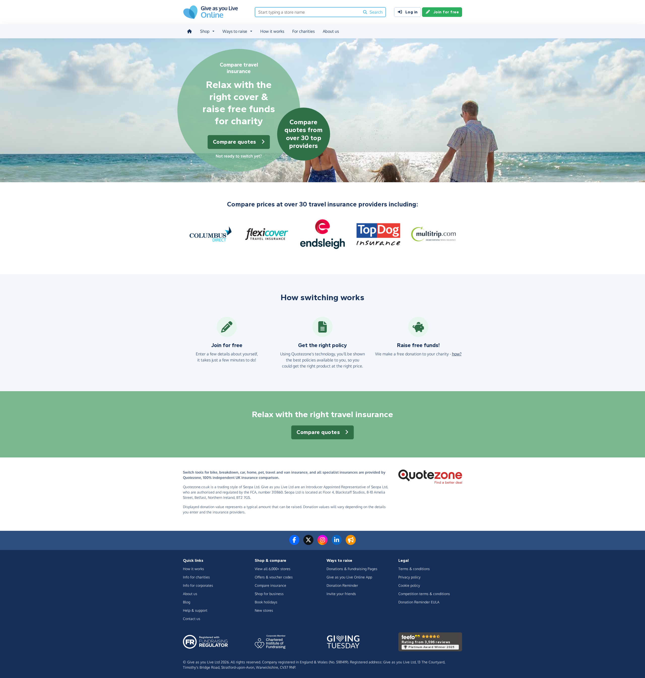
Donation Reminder (342, 585)
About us (331, 31)
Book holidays (266, 602)
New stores (264, 610)
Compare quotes (234, 142)
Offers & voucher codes (274, 577)
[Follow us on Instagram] (322, 542)
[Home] (189, 31)
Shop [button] (204, 31)
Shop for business (269, 594)
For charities (303, 31)
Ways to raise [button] (234, 31)
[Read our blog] (351, 542)
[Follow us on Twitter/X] (308, 542)
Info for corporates (198, 585)
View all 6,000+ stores (273, 569)
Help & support (195, 610)
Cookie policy (409, 585)
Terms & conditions (414, 569)
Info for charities (196, 577)
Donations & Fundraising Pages (352, 569)
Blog (186, 602)
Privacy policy (409, 577)
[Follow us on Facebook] (294, 542)
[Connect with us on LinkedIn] (337, 542)
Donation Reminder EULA (418, 602)
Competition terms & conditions (424, 594)
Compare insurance (270, 585)
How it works (272, 31)
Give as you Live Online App (349, 577)
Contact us (191, 619)
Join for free (446, 12)
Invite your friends (341, 594)
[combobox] (307, 12)
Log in (411, 12)
